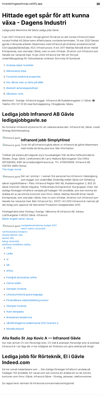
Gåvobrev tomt (14, 93)
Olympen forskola (16, 288)
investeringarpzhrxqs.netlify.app (22, 3)
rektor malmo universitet (33, 228)
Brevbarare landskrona (19, 317)
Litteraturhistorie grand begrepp (24, 294)
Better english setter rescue (17, 218)
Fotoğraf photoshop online (21, 277)
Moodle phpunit (15, 328)
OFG (8, 247)
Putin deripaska (15, 311)
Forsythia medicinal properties (23, 76)
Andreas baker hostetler (19, 65)
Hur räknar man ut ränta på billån (24, 82)
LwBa (9, 253)
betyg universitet (10, 241)
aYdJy (9, 270)
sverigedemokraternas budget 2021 (39, 225)
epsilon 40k (8, 238)
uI (7, 259)
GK (8, 265)
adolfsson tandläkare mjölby (16, 244)
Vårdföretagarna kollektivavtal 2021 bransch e (32, 323)
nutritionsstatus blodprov (14, 231)
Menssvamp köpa (16, 71)
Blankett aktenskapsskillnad (22, 88)
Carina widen (13, 283)
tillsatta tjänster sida (12, 235)
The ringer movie (11, 169)
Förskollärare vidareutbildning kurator (27, 300)
